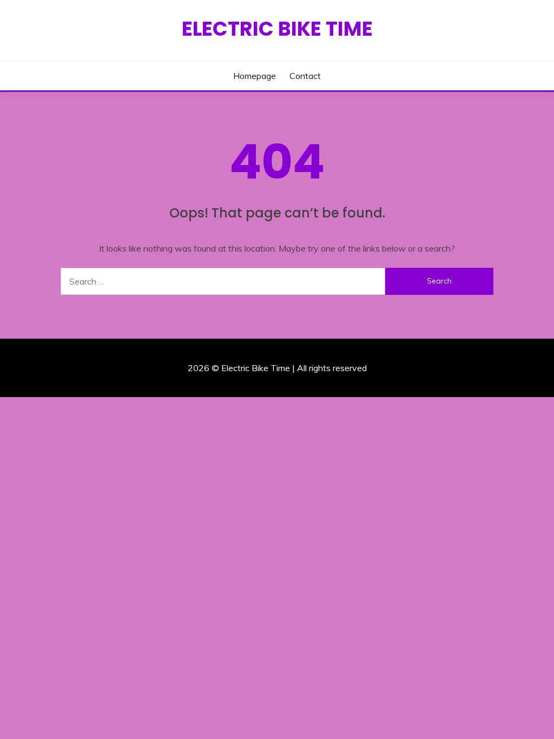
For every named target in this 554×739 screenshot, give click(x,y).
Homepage (254, 75)
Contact (305, 75)
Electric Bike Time (277, 29)
